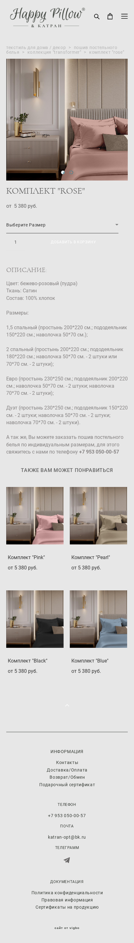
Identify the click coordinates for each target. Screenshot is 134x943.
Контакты (67, 762)
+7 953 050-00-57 (67, 815)
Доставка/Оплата (67, 770)
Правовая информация (67, 900)
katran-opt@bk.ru (67, 837)
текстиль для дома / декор (36, 47)
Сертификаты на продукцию (67, 907)
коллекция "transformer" (54, 52)
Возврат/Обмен (67, 777)
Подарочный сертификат (67, 784)
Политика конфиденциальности (67, 893)
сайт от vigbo (67, 928)
